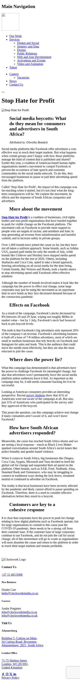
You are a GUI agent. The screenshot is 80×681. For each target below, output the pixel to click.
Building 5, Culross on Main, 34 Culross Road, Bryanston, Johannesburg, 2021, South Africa (22, 642)
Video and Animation (30, 64)
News (13, 81)
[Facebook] (3, 674)
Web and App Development (34, 57)
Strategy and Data (28, 46)
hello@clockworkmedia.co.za (20, 593)
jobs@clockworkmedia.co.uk (19, 615)
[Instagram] (7, 674)
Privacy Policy (10, 677)
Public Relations (27, 53)
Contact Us (16, 84)
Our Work (15, 36)
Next (5, 556)
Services (14, 39)
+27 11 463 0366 (12, 574)
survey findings (35, 395)
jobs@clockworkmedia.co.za (19, 612)
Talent (13, 67)
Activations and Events (31, 60)
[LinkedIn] (14, 674)
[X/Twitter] (11, 674)
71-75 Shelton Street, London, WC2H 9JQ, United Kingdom (15, 664)
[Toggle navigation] (3, 92)
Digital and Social (28, 43)
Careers (14, 74)
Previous (10, 552)
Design (21, 50)
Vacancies (23, 77)
